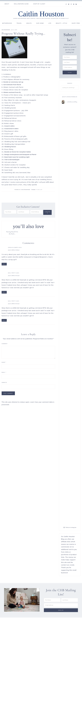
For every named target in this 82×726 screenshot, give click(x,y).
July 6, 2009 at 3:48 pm (13, 250)
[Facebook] (66, 2)
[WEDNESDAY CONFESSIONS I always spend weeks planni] (65, 446)
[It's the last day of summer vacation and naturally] (65, 245)
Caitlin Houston (41, 14)
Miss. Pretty (12, 272)
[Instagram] (74, 2)
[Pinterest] (72, 2)
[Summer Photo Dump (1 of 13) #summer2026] (74, 376)
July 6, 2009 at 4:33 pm (13, 303)
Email (4, 372)
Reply (4, 264)
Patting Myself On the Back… (12, 233)
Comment (5, 343)
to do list (39, 189)
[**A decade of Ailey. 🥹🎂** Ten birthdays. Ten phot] (74, 188)
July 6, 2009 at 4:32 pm (13, 275)
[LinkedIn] (76, 2)
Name (4, 362)
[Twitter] (69, 2)
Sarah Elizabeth (13, 247)
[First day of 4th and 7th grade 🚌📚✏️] (65, 111)
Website (4, 382)
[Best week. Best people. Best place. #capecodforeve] (74, 113)
